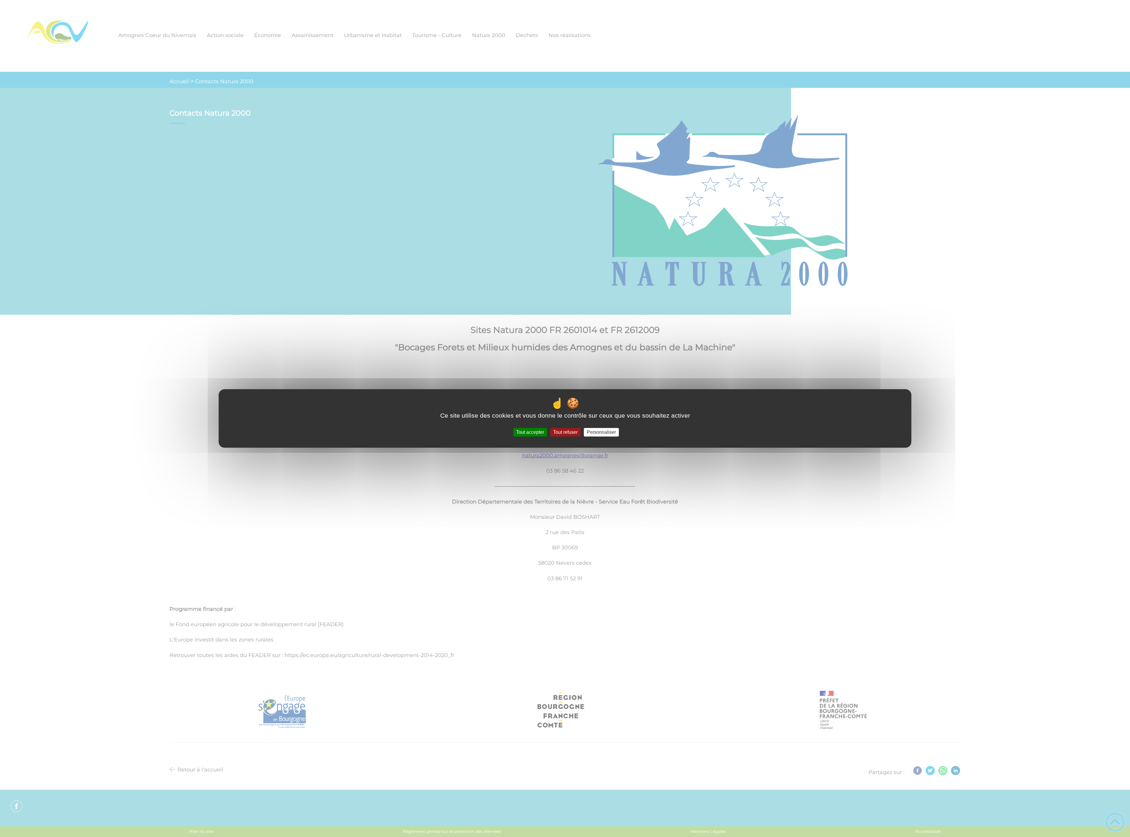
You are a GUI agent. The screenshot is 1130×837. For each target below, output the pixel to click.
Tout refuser (565, 432)
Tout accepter (530, 432)
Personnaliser (601, 432)
